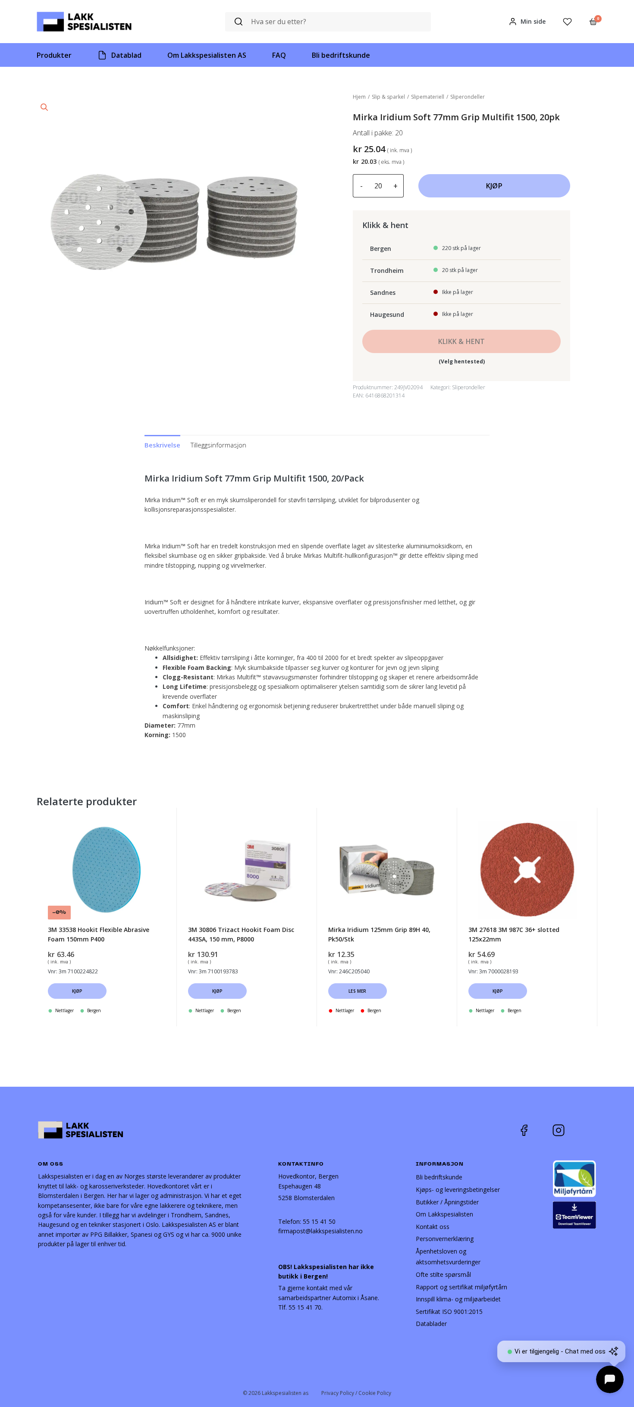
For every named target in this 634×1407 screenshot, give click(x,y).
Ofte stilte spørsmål (443, 1274)
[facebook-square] (535, 1130)
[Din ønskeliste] (567, 21)
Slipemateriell (427, 96)
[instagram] (565, 1130)
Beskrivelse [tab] (162, 445)
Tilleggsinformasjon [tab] (218, 445)
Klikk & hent (461, 341)
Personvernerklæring (445, 1239)
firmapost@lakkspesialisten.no (320, 1231)
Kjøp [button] (77, 991)
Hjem (359, 96)
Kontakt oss (432, 1227)
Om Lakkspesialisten (444, 1214)
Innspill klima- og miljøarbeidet (458, 1299)
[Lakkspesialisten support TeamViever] (574, 1214)
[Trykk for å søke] (238, 21)
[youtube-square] (587, 1130)
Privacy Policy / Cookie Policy (356, 1393)
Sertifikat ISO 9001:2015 (449, 1311)
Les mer (357, 991)
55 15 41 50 (319, 1221)
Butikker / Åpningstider (447, 1202)
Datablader (431, 1323)
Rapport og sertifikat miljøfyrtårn (461, 1287)
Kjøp (494, 186)
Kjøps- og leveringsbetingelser (458, 1189)
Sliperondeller (467, 96)
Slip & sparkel (388, 96)
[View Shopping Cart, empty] (593, 21)
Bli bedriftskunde (439, 1177)
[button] (44, 107)
